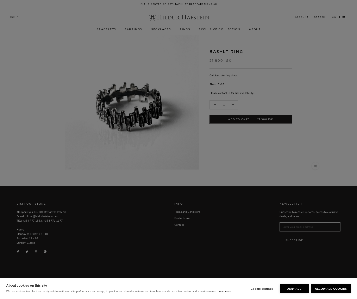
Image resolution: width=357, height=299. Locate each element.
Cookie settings (262, 288)
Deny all (294, 288)
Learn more (224, 291)
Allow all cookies (331, 288)
